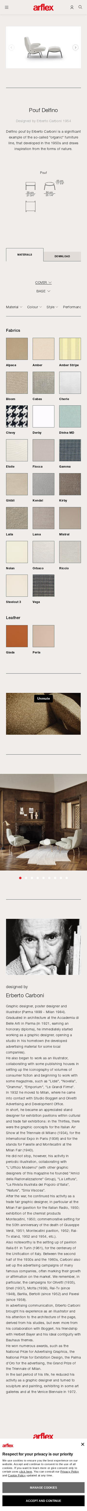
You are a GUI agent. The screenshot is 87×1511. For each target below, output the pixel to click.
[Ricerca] (80, 7)
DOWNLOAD (62, 256)
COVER (41, 282)
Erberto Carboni (49, 121)
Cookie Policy (17, 1475)
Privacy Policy (69, 1471)
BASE (40, 291)
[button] (75, 47)
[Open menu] (6, 7)
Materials (24, 254)
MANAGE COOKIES (43, 1487)
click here (25, 1471)
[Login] (72, 7)
